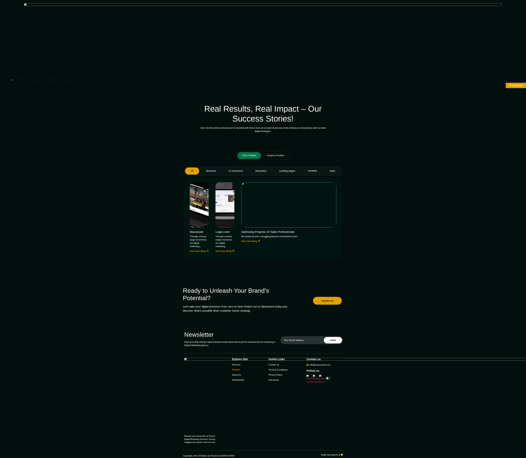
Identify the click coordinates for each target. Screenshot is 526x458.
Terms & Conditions (278, 370)
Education (260, 171)
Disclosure (273, 380)
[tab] (249, 155)
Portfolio (312, 171)
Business (211, 171)
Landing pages (287, 171)
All (192, 171)
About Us (236, 375)
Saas (332, 171)
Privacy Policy (275, 375)
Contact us (273, 365)
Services (236, 365)
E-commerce (236, 171)
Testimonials (238, 380)
